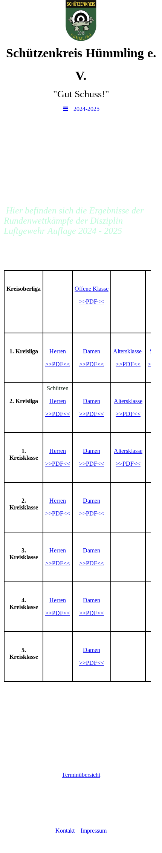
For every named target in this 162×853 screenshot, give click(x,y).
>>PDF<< (91, 301)
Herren (57, 351)
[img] (81, 20)
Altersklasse (128, 401)
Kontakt (65, 830)
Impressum (94, 830)
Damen (91, 351)
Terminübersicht (81, 775)
